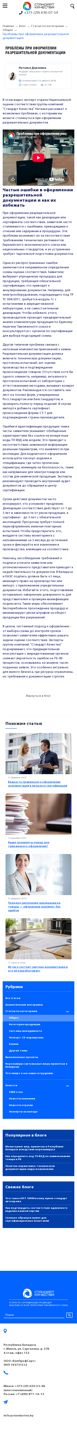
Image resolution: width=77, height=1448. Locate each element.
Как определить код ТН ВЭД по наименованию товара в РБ (37, 1158)
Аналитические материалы (24, 1005)
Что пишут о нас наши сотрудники (29, 1073)
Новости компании (22, 1098)
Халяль (14, 1044)
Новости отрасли (21, 1105)
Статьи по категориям (21, 1011)
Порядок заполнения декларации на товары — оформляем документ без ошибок (34, 907)
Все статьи (12, 998)
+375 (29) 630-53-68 (30, 1386)
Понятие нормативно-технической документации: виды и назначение (30, 1168)
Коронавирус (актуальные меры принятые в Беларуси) (36, 1065)
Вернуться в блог (38, 696)
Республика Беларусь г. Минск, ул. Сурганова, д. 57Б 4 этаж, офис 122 (26, 1349)
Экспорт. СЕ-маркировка (26, 1037)
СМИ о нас (16, 1092)
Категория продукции (24, 1024)
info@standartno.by (18, 1415)
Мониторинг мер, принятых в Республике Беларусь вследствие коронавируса (34, 1148)
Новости (11, 1085)
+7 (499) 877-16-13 (30, 1394)
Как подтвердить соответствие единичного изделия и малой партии (36, 1209)
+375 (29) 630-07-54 (41, 13)
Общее (14, 1018)
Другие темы (18, 1050)
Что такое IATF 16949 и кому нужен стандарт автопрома (36, 1200)
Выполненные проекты (21, 1057)
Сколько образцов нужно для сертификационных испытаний (27, 1219)
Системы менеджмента (25, 1031)
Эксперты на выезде (23, 1111)
